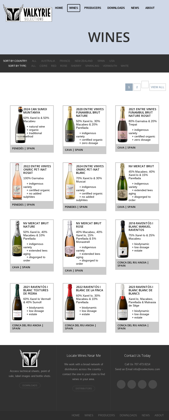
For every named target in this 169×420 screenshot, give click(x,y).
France (65, 61)
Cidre (43, 65)
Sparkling (92, 65)
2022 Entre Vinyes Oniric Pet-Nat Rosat (37, 169)
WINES (73, 7)
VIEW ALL (157, 87)
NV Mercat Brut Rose (89, 224)
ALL (34, 61)
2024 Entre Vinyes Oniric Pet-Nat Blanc (90, 169)
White (125, 65)
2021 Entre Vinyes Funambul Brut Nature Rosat (142, 112)
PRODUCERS (92, 7)
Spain (101, 61)
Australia (48, 61)
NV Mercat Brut (141, 166)
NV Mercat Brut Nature (36, 224)
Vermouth (110, 65)
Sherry (76, 65)
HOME (59, 7)
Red (53, 65)
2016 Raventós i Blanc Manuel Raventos (141, 226)
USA (112, 61)
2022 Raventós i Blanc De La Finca (89, 288)
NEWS (135, 7)
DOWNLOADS (116, 7)
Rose (63, 65)
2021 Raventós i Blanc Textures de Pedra (35, 290)
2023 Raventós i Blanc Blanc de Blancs (141, 290)
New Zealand (84, 61)
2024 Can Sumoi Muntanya (35, 110)
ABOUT (150, 7)
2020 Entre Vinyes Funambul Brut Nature (90, 112)
